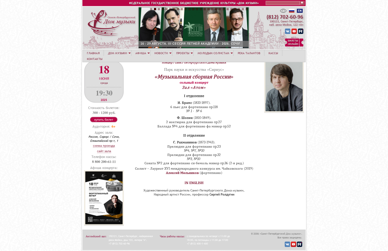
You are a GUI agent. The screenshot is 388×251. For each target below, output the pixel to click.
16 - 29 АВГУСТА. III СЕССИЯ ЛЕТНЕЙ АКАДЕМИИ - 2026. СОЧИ (190, 43)
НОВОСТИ (161, 53)
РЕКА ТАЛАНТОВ (249, 53)
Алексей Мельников (182, 173)
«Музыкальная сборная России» (194, 76)
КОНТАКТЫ (94, 59)
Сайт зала (104, 151)
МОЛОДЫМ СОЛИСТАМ (213, 53)
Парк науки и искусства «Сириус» (194, 69)
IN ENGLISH (194, 183)
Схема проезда (104, 145)
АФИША (140, 53)
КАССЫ (273, 53)
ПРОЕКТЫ (182, 53)
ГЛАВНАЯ (93, 53)
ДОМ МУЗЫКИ (117, 53)
